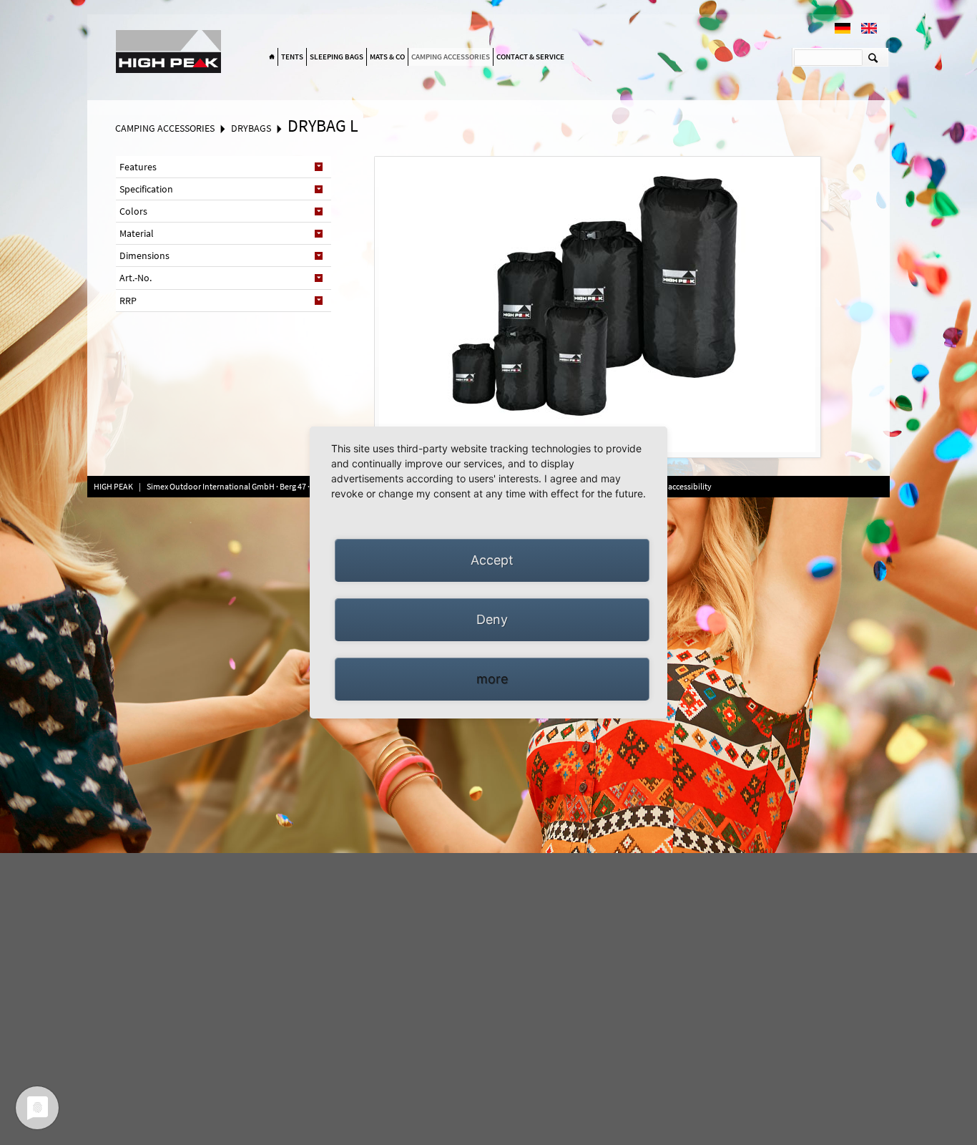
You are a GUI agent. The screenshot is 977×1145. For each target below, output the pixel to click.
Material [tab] (136, 233)
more (492, 678)
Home (272, 57)
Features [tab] (138, 166)
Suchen (873, 57)
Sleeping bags (336, 57)
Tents (292, 57)
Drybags (251, 128)
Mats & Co (387, 57)
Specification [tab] (146, 188)
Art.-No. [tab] (135, 277)
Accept (492, 559)
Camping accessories (450, 57)
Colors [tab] (133, 211)
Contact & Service (530, 57)
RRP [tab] (128, 300)
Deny (492, 619)
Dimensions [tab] (144, 255)
